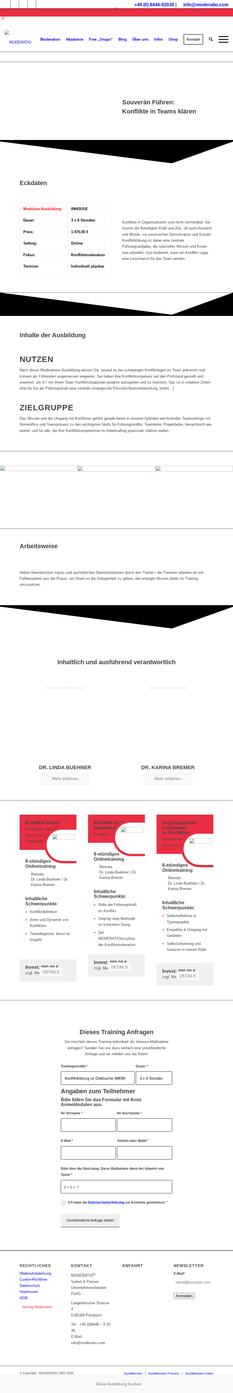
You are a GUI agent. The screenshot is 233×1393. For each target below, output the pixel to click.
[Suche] (210, 39)
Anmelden (184, 1296)
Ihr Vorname (72, 1113)
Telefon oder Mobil (133, 1141)
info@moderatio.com (205, 4)
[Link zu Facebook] (15, 4)
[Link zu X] (23, 4)
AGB (24, 1298)
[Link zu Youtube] (6, 4)
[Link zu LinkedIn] (32, 4)
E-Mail (67, 1141)
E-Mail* (179, 1274)
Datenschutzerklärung (106, 1202)
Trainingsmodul (74, 1066)
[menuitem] (50, 39)
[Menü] (222, 39)
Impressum (29, 1291)
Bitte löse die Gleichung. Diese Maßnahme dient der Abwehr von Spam (112, 1172)
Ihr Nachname (129, 1113)
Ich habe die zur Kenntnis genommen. (118, 1202)
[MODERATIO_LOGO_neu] (18, 42)
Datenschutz (30, 1286)
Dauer (142, 1066)
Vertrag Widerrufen (37, 1307)
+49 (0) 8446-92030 (154, 4)
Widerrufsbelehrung (35, 1273)
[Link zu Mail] (40, 4)
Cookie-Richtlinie (33, 1279)
